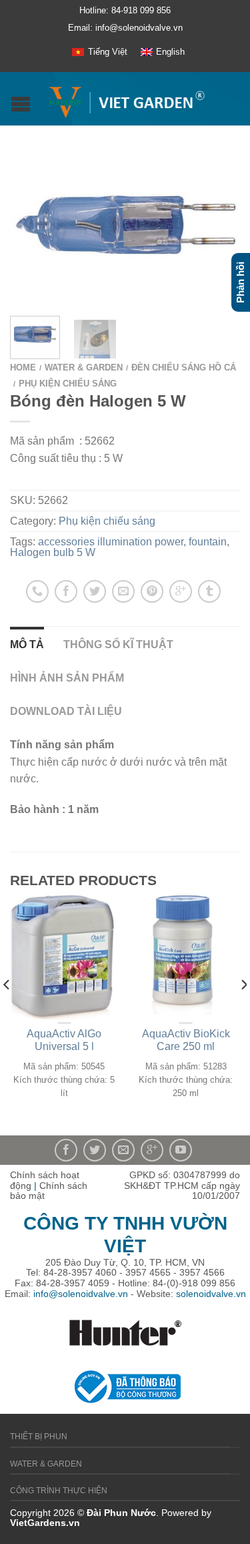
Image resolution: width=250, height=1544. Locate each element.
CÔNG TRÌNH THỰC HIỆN (58, 1491)
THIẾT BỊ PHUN (38, 1437)
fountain (208, 541)
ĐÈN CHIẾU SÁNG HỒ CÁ (183, 367)
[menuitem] (99, 52)
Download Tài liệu (66, 711)
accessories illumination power (110, 541)
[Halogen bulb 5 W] (125, 224)
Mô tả (27, 644)
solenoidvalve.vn (211, 1293)
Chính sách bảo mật (48, 1191)
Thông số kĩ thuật (118, 644)
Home (23, 367)
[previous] (7, 1011)
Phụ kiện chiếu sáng (68, 383)
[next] (243, 1011)
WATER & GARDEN (84, 367)
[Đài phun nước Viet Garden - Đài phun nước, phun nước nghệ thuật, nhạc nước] (126, 99)
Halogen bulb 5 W (52, 552)
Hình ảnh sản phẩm (67, 678)
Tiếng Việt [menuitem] (107, 52)
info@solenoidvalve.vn (80, 1293)
